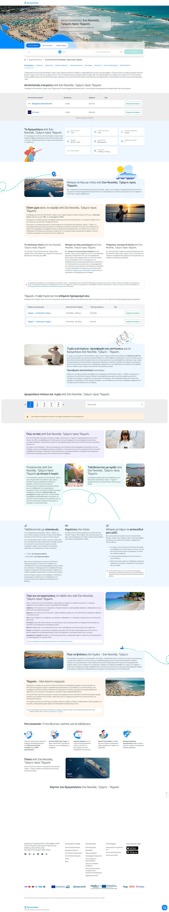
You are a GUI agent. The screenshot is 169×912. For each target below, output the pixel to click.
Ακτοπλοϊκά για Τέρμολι (56, 711)
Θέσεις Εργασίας (91, 853)
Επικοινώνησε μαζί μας (113, 852)
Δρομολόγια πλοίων (35, 60)
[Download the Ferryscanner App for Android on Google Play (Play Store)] (132, 852)
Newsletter (89, 850)
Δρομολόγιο (49, 65)
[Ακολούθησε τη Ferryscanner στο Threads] (46, 854)
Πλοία (67, 859)
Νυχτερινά (98, 65)
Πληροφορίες (29, 65)
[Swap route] (59, 51)
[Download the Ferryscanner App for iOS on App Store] (132, 848)
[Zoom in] (166, 793)
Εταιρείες (39, 65)
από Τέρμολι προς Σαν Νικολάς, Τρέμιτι (83, 270)
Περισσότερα (124, 65)
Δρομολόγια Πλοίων (71, 850)
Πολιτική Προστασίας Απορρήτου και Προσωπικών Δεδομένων (94, 871)
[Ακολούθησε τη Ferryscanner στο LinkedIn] (38, 854)
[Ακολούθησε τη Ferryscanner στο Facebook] (25, 854)
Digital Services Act (92, 875)
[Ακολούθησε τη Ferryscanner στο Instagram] (30, 854)
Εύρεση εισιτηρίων (133, 104)
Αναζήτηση (133, 52)
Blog (66, 861)
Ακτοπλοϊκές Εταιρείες (73, 856)
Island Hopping (61, 45)
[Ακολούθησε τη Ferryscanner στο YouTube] (42, 854)
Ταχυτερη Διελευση (76, 65)
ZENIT (69, 774)
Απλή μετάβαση (33, 45)
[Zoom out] (166, 795)
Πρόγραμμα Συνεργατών (94, 856)
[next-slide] (63, 405)
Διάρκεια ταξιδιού (61, 65)
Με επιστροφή (47, 45)
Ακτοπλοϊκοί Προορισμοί (73, 853)
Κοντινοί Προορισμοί (111, 65)
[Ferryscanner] (31, 2)
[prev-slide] (25, 405)
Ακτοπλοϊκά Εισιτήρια (72, 847)
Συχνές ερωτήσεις (112, 855)
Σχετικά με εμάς (91, 847)
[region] (84, 815)
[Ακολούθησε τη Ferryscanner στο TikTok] (34, 854)
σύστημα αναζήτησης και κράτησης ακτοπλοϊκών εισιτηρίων (45, 286)
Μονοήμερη (88, 65)
